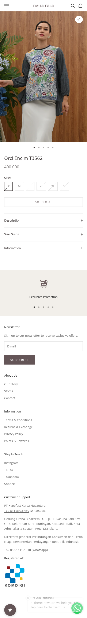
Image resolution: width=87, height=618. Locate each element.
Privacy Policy (13, 434)
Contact (9, 398)
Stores (8, 391)
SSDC (50, 607)
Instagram (11, 463)
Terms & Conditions (18, 420)
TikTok (8, 470)
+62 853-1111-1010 (17, 550)
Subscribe (19, 360)
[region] (43, 288)
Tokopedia (11, 477)
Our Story (11, 384)
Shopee (9, 484)
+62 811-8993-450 (16, 511)
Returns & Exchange (18, 427)
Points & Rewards (16, 441)
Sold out (43, 202)
